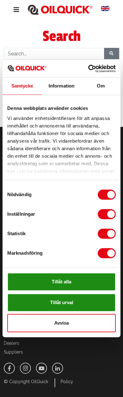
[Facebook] (9, 368)
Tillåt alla (61, 281)
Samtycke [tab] (22, 85)
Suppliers (13, 351)
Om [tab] (101, 85)
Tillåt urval (61, 302)
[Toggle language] (107, 9)
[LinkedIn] (57, 368)
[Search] (111, 53)
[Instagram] (25, 368)
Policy (67, 381)
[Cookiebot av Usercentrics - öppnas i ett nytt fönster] (88, 69)
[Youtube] (41, 368)
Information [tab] (61, 85)
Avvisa (61, 323)
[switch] (107, 214)
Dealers (11, 343)
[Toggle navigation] (12, 10)
